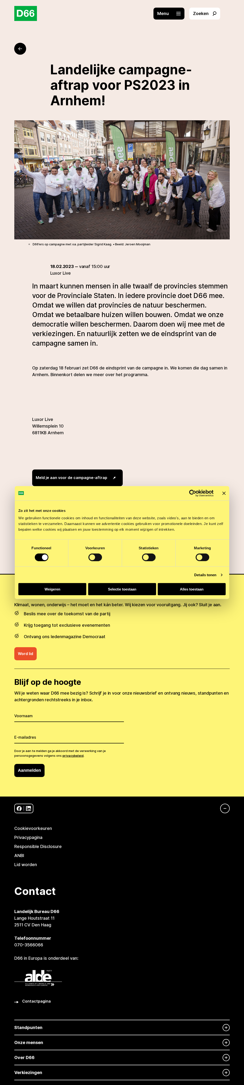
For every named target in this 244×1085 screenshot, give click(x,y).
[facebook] (19, 808)
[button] (171, 14)
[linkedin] (28, 808)
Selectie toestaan (122, 589)
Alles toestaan (191, 589)
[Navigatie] (222, 808)
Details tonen (205, 575)
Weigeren (52, 589)
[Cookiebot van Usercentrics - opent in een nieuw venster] (193, 493)
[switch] (95, 557)
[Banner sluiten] (224, 493)
